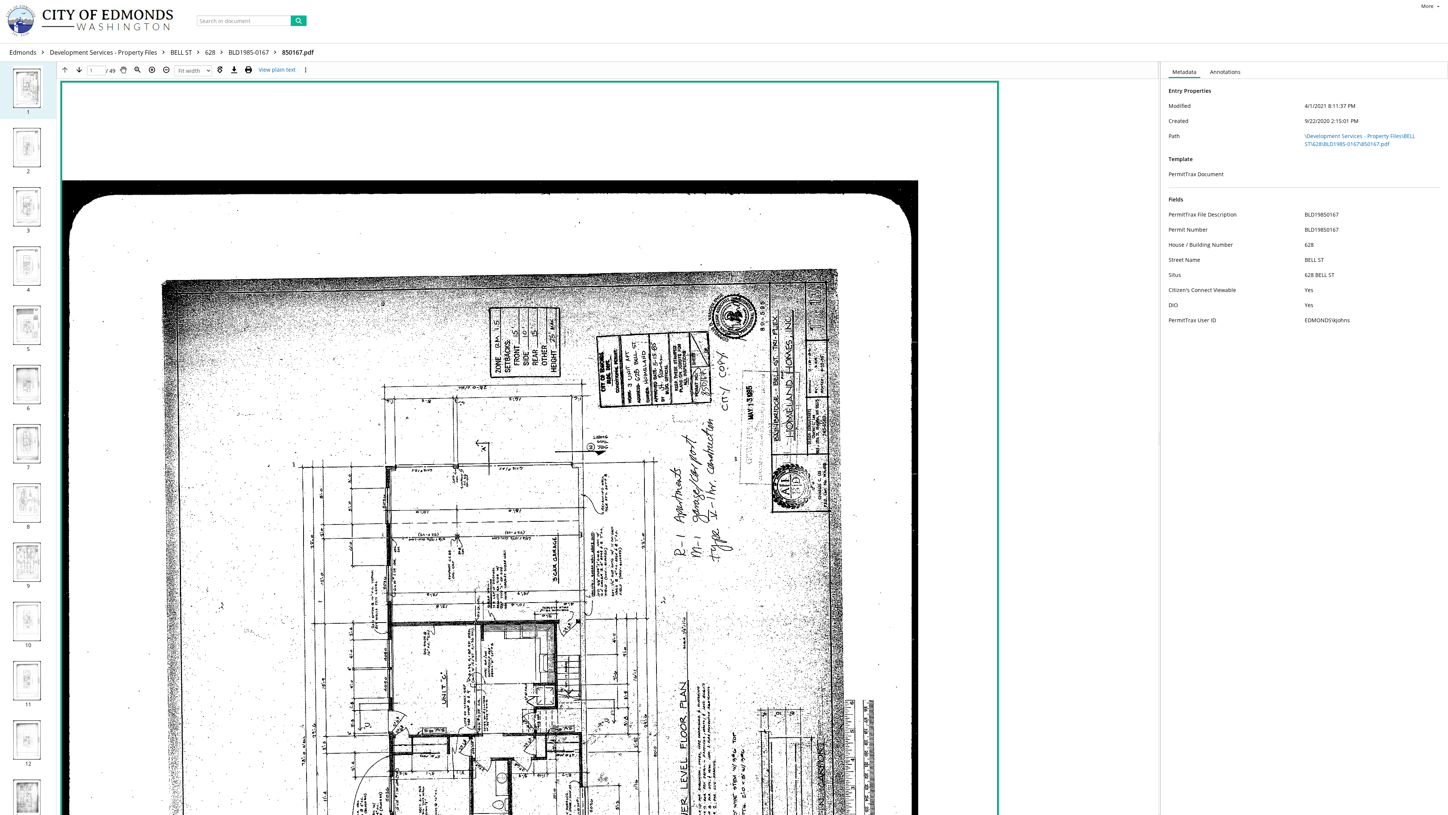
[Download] (234, 69)
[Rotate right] (219, 69)
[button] (28, 90)
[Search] (299, 20)
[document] (1304, 438)
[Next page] (79, 69)
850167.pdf (298, 52)
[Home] (93, 21)
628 (211, 52)
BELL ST (181, 52)
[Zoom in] (152, 69)
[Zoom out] (166, 69)
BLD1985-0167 (249, 52)
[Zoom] (137, 69)
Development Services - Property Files (104, 52)
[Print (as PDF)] (248, 69)
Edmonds (23, 52)
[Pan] (123, 69)
